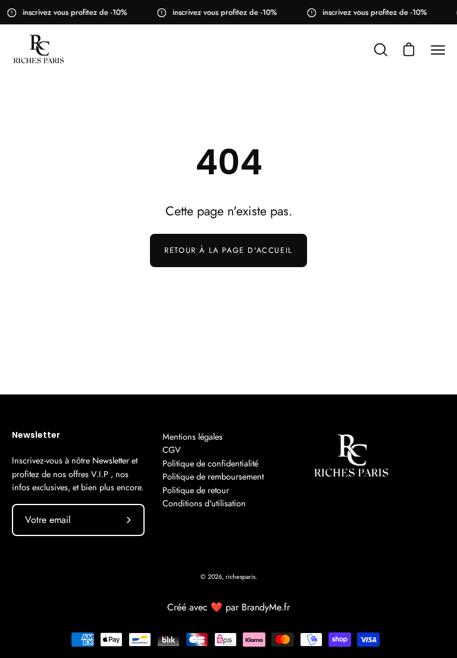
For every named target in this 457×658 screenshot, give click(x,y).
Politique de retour (195, 490)
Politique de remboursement (213, 476)
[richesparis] (38, 50)
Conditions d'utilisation (204, 503)
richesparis (240, 576)
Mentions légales (192, 437)
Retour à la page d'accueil (228, 250)
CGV (171, 450)
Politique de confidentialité (210, 463)
